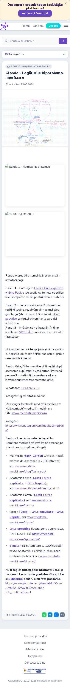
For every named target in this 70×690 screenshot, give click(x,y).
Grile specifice (20, 529)
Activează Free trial (35, 13)
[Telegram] (50, 614)
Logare (53, 26)
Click (52, 574)
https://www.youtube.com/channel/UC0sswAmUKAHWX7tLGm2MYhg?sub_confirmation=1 (34, 587)
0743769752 (30, 388)
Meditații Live (35, 649)
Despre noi (35, 656)
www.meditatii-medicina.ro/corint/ (37, 488)
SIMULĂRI (26, 332)
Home (26, 26)
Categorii (15, 54)
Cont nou (38, 26)
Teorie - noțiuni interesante (28, 66)
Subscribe (15, 579)
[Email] (62, 614)
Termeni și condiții (35, 636)
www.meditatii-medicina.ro (29, 413)
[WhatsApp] (44, 614)
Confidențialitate (35, 643)
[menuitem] (35, 54)
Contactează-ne (35, 663)
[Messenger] (56, 614)
